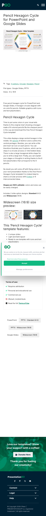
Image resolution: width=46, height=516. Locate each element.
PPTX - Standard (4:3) (30, 320)
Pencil (36, 84)
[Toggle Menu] (43, 5)
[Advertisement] (23, 65)
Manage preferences (24, 269)
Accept (24, 263)
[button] (44, 248)
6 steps (29, 177)
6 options (15, 84)
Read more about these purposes (17, 259)
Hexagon (30, 84)
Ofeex (23, 506)
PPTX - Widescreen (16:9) (21, 327)
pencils (15, 141)
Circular (23, 84)
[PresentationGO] (6, 5)
